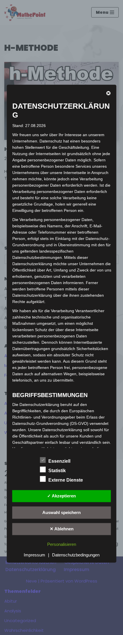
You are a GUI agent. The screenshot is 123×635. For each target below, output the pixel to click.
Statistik (57, 470)
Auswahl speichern (61, 512)
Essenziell (59, 460)
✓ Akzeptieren (61, 495)
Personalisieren (61, 544)
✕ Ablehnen (62, 528)
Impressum (34, 554)
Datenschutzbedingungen (76, 554)
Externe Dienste (65, 479)
